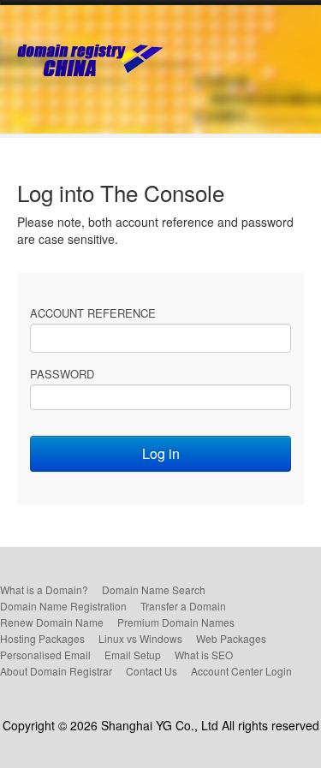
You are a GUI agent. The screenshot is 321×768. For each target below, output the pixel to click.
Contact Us (151, 671)
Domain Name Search (153, 589)
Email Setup (132, 654)
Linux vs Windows (140, 638)
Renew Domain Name (52, 622)
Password (62, 374)
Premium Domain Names (176, 622)
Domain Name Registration (63, 605)
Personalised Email (45, 654)
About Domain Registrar (56, 671)
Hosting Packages (42, 638)
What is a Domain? (44, 589)
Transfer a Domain (183, 605)
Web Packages (231, 638)
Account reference (93, 313)
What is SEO (204, 654)
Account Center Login (241, 671)
